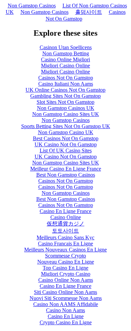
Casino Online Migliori (65, 59)
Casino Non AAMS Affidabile (65, 304)
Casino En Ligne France (65, 211)
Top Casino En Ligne (65, 268)
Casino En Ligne (66, 316)
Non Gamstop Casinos (32, 5)
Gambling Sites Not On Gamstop (65, 96)
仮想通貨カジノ (65, 224)
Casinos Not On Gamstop (65, 78)
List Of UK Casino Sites (66, 150)
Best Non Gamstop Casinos (65, 175)
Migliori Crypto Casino (65, 274)
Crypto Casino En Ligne (66, 322)
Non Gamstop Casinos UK (65, 108)
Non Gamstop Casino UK (65, 132)
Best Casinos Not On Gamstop (65, 138)
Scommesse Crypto (65, 256)
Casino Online (65, 217)
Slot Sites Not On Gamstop (65, 102)
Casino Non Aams (65, 310)
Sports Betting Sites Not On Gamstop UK (65, 126)
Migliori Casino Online (65, 65)
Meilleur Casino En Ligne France (65, 169)
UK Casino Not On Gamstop (66, 144)
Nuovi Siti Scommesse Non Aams (66, 298)
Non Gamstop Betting (65, 53)
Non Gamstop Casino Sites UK (65, 114)
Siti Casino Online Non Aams (65, 292)
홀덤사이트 (88, 12)
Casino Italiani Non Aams (65, 84)
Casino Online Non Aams (65, 280)
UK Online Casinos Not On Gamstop (65, 90)
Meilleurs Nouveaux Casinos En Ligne (65, 249)
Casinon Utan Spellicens (66, 47)
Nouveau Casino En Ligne (65, 262)
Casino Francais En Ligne (65, 243)
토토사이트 (65, 231)
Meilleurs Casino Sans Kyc (65, 237)
